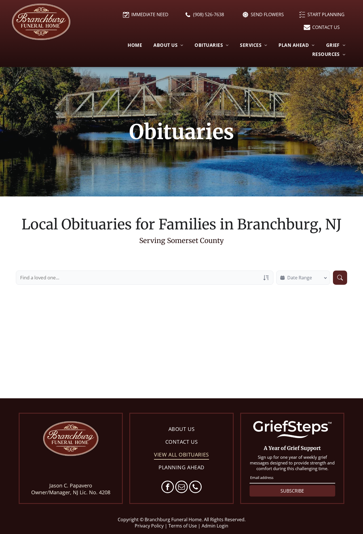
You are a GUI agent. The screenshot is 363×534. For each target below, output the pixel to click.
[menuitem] (135, 45)
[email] (181, 488)
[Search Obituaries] (340, 278)
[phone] (195, 488)
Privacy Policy (149, 526)
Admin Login (215, 526)
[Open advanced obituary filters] (266, 278)
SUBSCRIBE (292, 491)
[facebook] (167, 488)
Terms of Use (182, 526)
